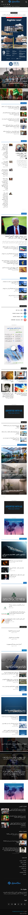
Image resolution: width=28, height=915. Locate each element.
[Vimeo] (7, 4)
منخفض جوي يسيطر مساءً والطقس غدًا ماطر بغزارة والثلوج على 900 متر (15, 711)
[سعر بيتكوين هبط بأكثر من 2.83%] (7, 375)
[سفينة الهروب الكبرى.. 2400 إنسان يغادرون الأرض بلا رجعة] (14, 550)
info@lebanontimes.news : (17, 911)
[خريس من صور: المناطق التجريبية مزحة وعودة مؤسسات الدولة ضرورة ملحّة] (10, 170)
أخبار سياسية (25, 79)
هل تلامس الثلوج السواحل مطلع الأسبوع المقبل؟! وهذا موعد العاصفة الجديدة (21, 394)
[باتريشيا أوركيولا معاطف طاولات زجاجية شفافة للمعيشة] (23, 433)
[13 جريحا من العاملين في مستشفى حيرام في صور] (5, 607)
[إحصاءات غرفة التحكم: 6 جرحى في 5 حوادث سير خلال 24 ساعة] (23, 718)
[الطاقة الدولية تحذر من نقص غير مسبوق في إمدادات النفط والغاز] (23, 283)
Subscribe (13, 319)
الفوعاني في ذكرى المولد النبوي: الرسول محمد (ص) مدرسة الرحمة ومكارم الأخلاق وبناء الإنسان (18, 824)
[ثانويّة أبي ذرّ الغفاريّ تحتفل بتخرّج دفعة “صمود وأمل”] (14, 745)
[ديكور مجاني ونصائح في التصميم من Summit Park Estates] (14, 487)
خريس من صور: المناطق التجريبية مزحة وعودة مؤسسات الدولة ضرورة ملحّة (4, 172)
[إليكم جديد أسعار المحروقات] (23, 297)
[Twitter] (5, 4)
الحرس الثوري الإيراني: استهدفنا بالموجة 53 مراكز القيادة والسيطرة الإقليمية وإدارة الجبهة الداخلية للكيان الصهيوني (10, 262)
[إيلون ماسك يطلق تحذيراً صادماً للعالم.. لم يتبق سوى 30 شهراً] (5, 577)
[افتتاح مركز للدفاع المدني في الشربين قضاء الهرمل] (10, 162)
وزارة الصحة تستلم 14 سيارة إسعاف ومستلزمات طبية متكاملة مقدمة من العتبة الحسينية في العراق (13, 599)
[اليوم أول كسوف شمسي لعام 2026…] (5, 563)
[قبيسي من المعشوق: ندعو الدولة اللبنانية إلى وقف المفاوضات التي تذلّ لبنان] (11, 94)
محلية (15, 391)
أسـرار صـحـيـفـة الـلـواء (14, 630)
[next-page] (23, 137)
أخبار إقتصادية (21, 285)
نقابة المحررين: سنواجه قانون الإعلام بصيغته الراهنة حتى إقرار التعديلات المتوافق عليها (16, 667)
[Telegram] (15, 904)
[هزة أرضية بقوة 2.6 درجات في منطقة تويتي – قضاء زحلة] (23, 725)
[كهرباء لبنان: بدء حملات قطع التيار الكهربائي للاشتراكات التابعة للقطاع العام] (23, 681)
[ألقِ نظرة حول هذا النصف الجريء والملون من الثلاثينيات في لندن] (14, 455)
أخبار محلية (24, 141)
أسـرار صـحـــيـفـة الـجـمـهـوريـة (14, 644)
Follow (14, 313)
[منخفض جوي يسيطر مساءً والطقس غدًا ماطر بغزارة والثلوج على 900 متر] (14, 705)
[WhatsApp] (25, 904)
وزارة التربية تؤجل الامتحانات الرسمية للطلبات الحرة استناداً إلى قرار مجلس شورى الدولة (9, 673)
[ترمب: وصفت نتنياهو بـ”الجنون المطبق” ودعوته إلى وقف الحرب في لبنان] (14, 225)
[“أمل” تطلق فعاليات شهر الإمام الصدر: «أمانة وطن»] (21, 148)
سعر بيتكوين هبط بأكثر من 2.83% (13, 833)
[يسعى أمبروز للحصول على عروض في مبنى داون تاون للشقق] (23, 439)
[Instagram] (4, 4)
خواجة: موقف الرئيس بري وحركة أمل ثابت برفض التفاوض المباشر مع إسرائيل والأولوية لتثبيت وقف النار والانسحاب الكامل (4, 183)
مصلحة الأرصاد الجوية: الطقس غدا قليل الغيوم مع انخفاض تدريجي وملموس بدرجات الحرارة (10, 731)
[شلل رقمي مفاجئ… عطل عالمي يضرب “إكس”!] (5, 570)
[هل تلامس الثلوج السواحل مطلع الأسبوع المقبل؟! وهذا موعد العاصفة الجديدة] (21, 388)
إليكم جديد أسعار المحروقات (13, 295)
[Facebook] (2, 4)
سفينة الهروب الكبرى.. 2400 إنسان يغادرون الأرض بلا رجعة (13, 555)
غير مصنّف (3, 391)
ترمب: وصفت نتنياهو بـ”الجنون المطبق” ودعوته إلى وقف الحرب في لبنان (16, 236)
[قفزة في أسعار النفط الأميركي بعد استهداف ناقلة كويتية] (23, 255)
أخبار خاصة (14, 741)
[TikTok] (18, 904)
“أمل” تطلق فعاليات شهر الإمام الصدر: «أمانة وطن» (21, 155)
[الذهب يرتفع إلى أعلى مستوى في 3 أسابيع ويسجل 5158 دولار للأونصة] (23, 269)
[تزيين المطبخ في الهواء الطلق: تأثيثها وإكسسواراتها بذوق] (14, 471)
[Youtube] (9, 4)
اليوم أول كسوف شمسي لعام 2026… (16, 560)
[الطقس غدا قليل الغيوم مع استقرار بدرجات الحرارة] (23, 688)
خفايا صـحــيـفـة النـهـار (14, 637)
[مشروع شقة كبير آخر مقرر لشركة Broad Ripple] (21, 375)
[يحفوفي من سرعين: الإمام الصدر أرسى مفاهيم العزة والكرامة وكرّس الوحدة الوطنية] (14, 78)
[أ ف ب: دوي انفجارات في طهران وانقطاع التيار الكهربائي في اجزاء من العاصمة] (23, 248)
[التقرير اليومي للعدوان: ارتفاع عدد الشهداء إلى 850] (5, 621)
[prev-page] (25, 137)
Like (16, 310)
